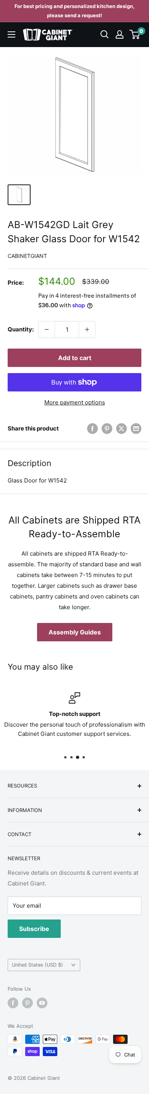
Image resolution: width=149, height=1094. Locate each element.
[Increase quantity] (87, 329)
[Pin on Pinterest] (107, 428)
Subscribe (34, 929)
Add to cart (74, 358)
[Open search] (104, 34)
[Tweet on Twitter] (121, 428)
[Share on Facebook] (92, 428)
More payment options (74, 402)
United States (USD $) (37, 965)
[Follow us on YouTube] (42, 1003)
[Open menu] (11, 34)
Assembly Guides (75, 632)
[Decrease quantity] (47, 329)
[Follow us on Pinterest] (27, 1003)
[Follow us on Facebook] (13, 1003)
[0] (135, 34)
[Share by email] (136, 428)
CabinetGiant (27, 256)
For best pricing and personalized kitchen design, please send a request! (74, 10)
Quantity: (21, 329)
